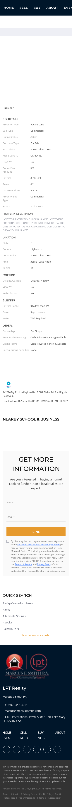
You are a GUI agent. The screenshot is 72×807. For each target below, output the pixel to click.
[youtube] (47, 749)
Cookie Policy (46, 794)
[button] (24, 8)
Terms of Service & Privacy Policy (20, 794)
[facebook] (6, 749)
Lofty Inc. (19, 788)
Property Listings (26, 797)
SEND (36, 532)
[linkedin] (16, 749)
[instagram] (37, 749)
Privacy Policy (44, 564)
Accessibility (54, 797)
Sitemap (41, 797)
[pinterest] (57, 749)
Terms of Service (23, 564)
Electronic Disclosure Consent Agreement (38, 544)
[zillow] (26, 749)
